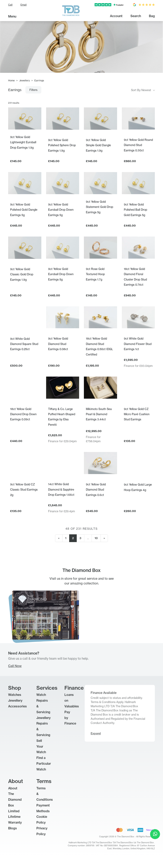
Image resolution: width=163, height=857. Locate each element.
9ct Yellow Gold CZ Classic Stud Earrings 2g (24, 490)
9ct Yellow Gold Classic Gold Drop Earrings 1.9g (21, 274)
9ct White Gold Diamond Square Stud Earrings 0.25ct (24, 344)
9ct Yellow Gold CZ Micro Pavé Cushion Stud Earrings (136, 414)
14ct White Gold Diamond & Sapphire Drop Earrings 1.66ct (61, 489)
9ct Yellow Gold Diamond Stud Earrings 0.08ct (58, 344)
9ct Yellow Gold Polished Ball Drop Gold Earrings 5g (135, 210)
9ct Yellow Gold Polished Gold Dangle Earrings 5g (23, 210)
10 (96, 538)
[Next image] (75, 118)
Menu (12, 16)
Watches (14, 695)
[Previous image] (50, 118)
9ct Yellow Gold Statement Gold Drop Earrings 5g (99, 207)
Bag (152, 16)
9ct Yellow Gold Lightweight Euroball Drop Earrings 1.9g (23, 142)
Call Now (15, 666)
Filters (33, 90)
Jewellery (24, 80)
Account (116, 16)
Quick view (25, 122)
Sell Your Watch (41, 746)
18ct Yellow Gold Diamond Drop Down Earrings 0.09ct (23, 414)
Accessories (17, 706)
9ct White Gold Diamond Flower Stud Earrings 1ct (137, 344)
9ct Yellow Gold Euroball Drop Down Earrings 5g (61, 210)
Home (11, 80)
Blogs (12, 828)
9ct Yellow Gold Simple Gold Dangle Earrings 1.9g (98, 145)
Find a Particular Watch (43, 763)
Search (135, 16)
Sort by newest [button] (141, 90)
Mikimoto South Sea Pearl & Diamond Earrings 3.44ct (99, 414)
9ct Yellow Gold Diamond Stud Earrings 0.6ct (96, 490)
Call (10, 4)
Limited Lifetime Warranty (15, 817)
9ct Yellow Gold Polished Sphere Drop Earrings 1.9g (62, 145)
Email (23, 4)
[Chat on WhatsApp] (155, 834)
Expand (96, 733)
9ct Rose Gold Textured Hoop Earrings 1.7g (95, 274)
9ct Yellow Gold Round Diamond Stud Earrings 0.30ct (138, 145)
